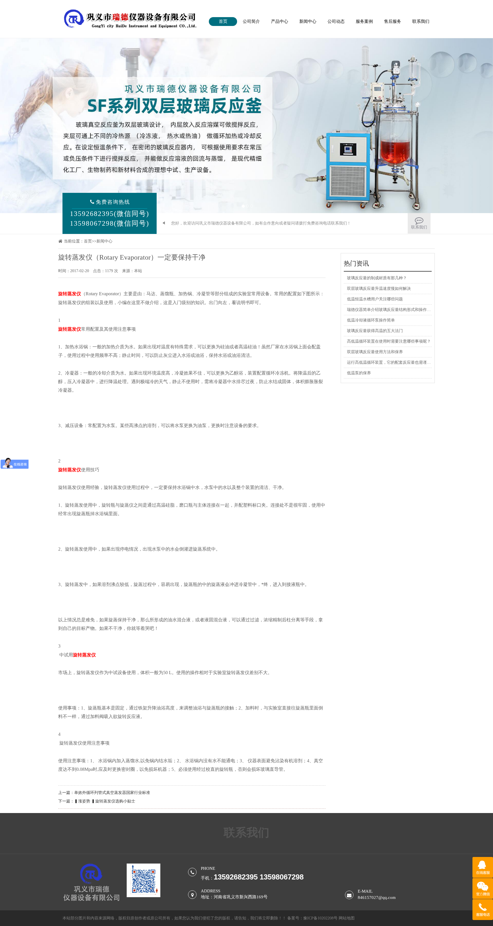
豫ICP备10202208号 (320, 918)
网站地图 (347, 918)
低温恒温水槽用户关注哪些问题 (375, 299)
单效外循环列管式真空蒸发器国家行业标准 (112, 792)
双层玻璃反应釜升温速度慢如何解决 (379, 288)
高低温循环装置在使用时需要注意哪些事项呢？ (389, 341)
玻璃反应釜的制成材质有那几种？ (377, 278)
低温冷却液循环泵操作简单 (371, 320)
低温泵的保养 (359, 373)
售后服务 (392, 21)
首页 (223, 21)
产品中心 (279, 21)
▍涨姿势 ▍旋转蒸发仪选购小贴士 (104, 801)
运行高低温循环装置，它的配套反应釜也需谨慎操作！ (395, 362)
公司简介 (251, 21)
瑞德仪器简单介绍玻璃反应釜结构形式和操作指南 (391, 310)
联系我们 (420, 21)
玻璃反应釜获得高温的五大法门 (375, 331)
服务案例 (364, 21)
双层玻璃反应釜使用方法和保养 (375, 352)
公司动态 (336, 21)
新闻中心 (307, 21)
